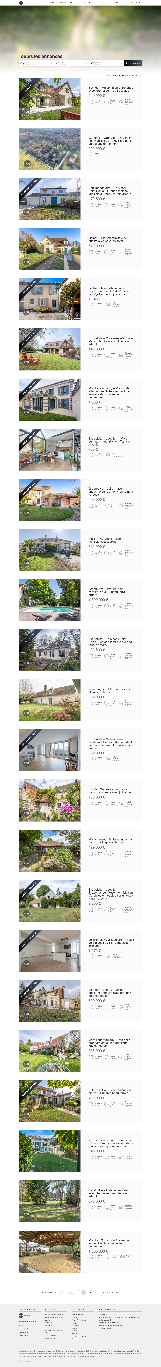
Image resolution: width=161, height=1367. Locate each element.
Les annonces (66, 3)
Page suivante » (114, 1292)
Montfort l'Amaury (77, 1315)
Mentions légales (24, 1361)
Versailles (75, 1331)
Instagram (24, 1333)
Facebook (24, 1335)
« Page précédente (48, 1292)
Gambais (75, 1333)
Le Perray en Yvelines (79, 1336)
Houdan (74, 1317)
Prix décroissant (137, 75)
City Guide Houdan (104, 1328)
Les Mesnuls (76, 1325)
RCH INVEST (103, 1315)
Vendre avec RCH (96, 3)
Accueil (53, 3)
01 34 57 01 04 (50, 1338)
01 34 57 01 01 (50, 1325)
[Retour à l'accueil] (25, 3)
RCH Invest (80, 3)
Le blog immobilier (114, 3)
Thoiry (74, 1323)
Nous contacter (133, 3)
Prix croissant (126, 75)
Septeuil (74, 1339)
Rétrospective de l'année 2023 (108, 1323)
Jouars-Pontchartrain (79, 1320)
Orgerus (74, 1328)
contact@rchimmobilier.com (28, 1321)
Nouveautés (117, 75)
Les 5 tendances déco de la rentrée (110, 1325)
